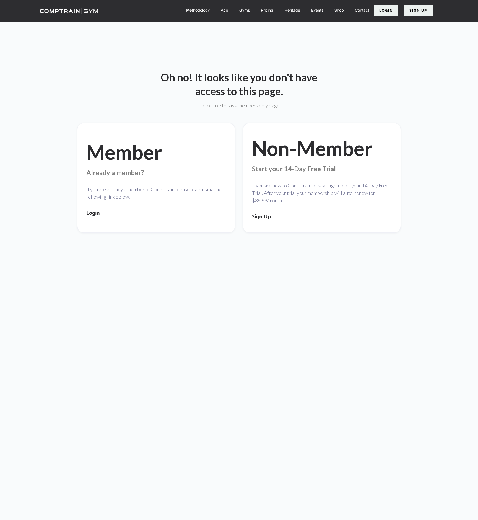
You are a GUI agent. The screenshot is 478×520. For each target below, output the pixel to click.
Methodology (198, 10)
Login (386, 11)
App (224, 10)
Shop (339, 10)
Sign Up (418, 11)
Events (317, 10)
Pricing (267, 10)
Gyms (244, 10)
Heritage (292, 10)
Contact (362, 10)
